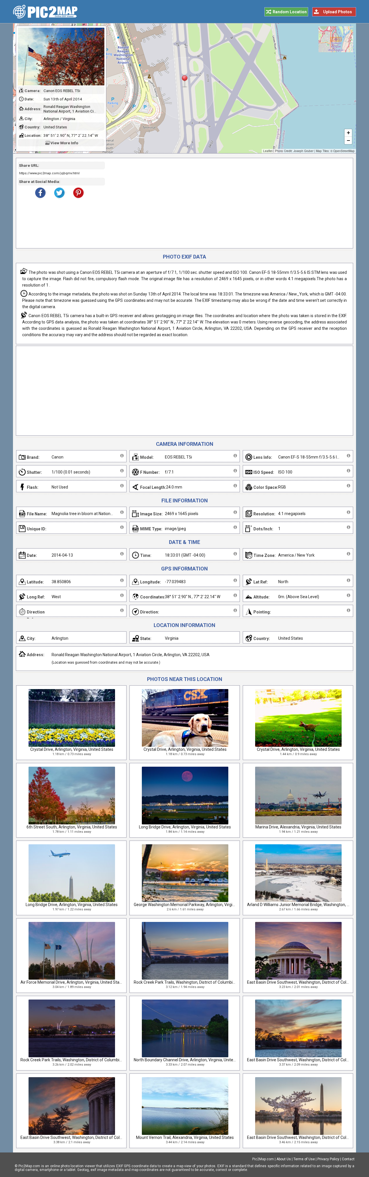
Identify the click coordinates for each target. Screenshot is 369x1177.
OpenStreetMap (344, 151)
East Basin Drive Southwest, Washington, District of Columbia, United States (89, 1137)
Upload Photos (337, 12)
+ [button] (348, 133)
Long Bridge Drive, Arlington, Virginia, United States (185, 827)
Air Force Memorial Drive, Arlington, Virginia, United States (72, 982)
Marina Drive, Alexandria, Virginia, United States (298, 827)
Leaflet (267, 151)
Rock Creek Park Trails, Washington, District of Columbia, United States (197, 982)
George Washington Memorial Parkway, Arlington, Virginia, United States (199, 904)
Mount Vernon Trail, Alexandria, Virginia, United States (185, 1137)
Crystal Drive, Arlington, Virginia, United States (71, 749)
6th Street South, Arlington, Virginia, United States (72, 827)
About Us (283, 1159)
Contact (348, 1159)
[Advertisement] (227, 203)
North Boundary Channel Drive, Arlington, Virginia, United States (191, 1060)
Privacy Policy (328, 1159)
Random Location (290, 12)
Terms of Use (304, 1159)
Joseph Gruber (303, 151)
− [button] (348, 140)
